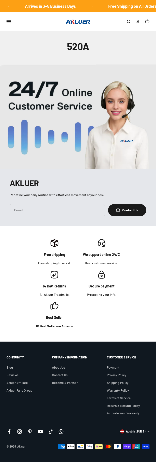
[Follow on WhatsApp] (61, 431)
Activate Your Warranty (123, 413)
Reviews (12, 375)
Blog (9, 367)
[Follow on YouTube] (40, 431)
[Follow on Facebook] (9, 431)
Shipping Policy (118, 382)
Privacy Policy (116, 375)
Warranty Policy (118, 390)
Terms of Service (119, 398)
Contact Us (60, 375)
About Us (58, 367)
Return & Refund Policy (123, 405)
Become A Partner (65, 382)
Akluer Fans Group (19, 390)
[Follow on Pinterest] (30, 431)
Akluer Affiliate (17, 382)
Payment (113, 367)
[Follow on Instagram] (19, 431)
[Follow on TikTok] (50, 431)
